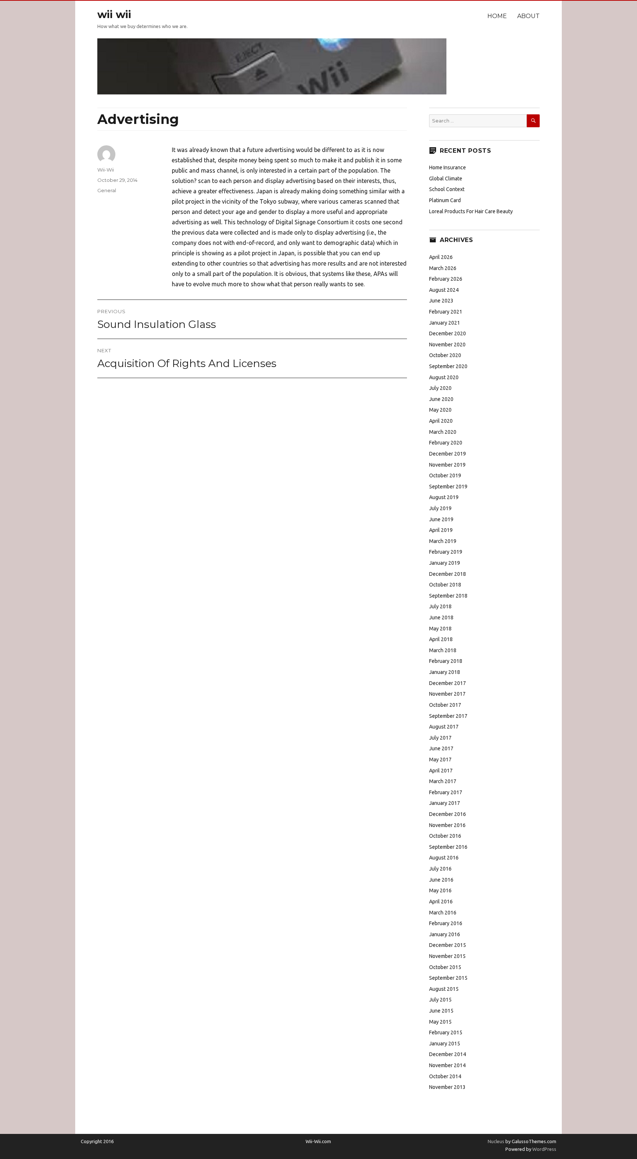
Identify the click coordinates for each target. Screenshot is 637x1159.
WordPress (543, 1149)
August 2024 (444, 290)
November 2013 (447, 1087)
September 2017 (448, 716)
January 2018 (444, 672)
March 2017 (442, 781)
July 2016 (440, 869)
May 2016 (440, 890)
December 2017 (447, 683)
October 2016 (445, 836)
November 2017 (447, 694)
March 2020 (442, 432)
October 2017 (445, 705)
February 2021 (445, 312)
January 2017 (444, 803)
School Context (446, 189)
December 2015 (447, 945)
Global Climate (445, 178)
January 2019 (444, 563)
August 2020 (444, 377)
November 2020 (447, 344)
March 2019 (442, 541)
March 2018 (442, 650)
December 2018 (447, 574)
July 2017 (440, 738)
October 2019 (445, 475)
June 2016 (441, 880)
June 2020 (441, 399)
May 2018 (440, 629)
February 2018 (445, 661)
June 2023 (441, 301)
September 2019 (448, 486)
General (106, 190)
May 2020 (440, 410)
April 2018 (441, 639)
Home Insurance (447, 167)
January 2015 (444, 1043)
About (528, 16)
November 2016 (447, 825)
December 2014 (447, 1054)
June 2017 (441, 748)
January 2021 (444, 323)
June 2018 (441, 617)
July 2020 (440, 388)
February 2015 (445, 1032)
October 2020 (445, 355)
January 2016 (444, 934)
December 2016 (447, 814)
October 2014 (445, 1076)
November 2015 (447, 956)
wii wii (114, 14)
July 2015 (440, 1000)
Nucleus (496, 1141)
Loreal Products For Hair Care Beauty (471, 211)
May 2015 (440, 1022)
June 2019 (441, 519)
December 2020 (447, 333)
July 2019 (440, 508)
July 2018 (440, 606)
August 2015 (444, 989)
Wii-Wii (105, 170)
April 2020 (441, 421)
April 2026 (441, 257)
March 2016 (442, 913)
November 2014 (447, 1065)
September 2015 (448, 978)
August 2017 (444, 727)
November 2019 (447, 465)
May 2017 (440, 759)
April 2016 (441, 901)
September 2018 (448, 596)
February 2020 (445, 443)
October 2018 (445, 585)
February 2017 (445, 792)
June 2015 (441, 1011)
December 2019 (447, 454)
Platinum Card (445, 200)
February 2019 (445, 552)
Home (497, 16)
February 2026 (445, 279)
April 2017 (441, 771)
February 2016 (445, 923)
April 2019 (441, 530)
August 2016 (444, 858)
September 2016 (448, 847)
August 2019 (444, 497)
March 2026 (442, 268)
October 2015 (445, 967)
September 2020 (448, 366)
